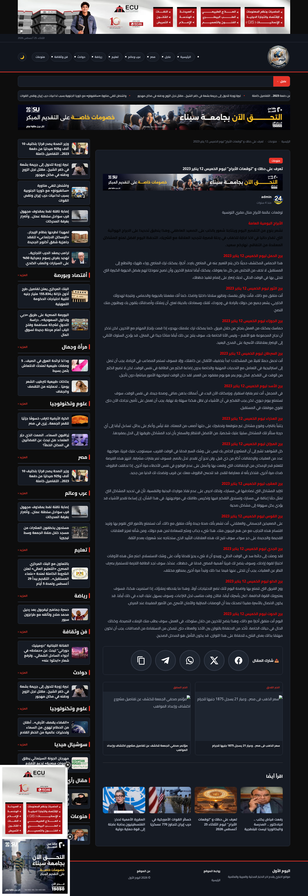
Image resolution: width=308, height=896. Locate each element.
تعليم (115, 57)
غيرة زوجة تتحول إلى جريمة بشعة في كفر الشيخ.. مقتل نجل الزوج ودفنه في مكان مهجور (199, 96)
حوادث (81, 57)
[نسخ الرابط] (141, 660)
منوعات (40, 57)
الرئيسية (185, 57)
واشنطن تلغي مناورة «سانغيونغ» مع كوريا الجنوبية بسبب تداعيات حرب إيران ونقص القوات (83, 96)
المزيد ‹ (23, 275)
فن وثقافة (61, 57)
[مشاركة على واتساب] (189, 660)
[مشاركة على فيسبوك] (238, 660)
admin (266, 197)
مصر (152, 57)
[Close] (67, 765)
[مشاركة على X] (214, 660)
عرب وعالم (134, 57)
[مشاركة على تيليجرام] (165, 660)
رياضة (98, 57)
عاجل (168, 57)
